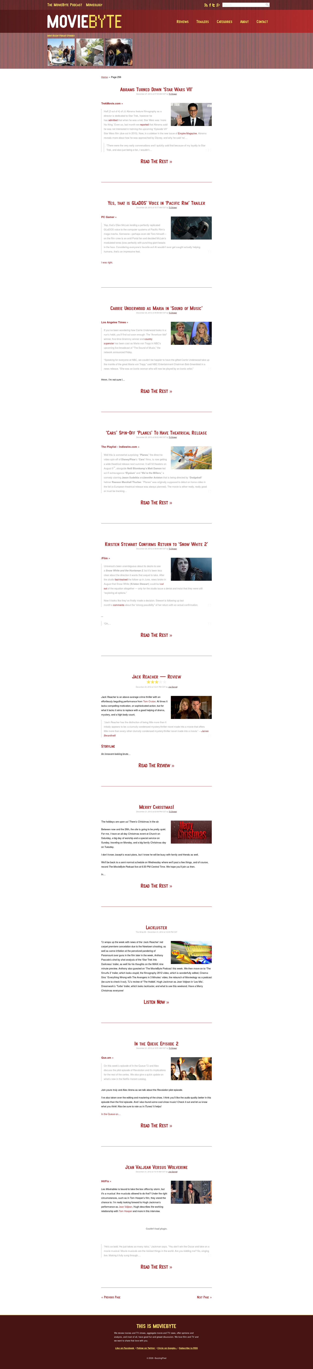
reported (144, 124)
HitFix (105, 1181)
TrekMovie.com (111, 103)
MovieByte (84, 21)
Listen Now (155, 1002)
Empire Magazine (187, 133)
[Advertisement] (222, 68)
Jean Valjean (125, 1206)
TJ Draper (173, 94)
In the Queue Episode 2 (156, 1043)
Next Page (203, 1297)
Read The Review (155, 765)
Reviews (183, 21)
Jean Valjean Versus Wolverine (156, 1167)
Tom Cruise (149, 701)
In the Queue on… (111, 1114)
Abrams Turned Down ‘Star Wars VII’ (156, 89)
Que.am (106, 1057)
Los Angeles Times (114, 322)
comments (118, 605)
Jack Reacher (156, 676)
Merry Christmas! (156, 807)
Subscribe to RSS (188, 1348)
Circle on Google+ (167, 1348)
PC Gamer (108, 217)
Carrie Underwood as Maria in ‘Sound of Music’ (156, 308)
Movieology (94, 5)
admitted (113, 120)
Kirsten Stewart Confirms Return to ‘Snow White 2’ (156, 544)
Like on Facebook (125, 1348)
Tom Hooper (125, 1211)
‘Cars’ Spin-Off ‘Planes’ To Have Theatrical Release (156, 432)
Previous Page (112, 1297)
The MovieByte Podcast (64, 5)
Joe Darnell (172, 686)
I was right (106, 262)
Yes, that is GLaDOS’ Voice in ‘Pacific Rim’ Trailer (156, 203)
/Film (105, 558)
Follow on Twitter (146, 1348)
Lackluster (156, 927)
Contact (262, 21)
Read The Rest (155, 161)
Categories (224, 21)
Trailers (202, 21)
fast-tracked (121, 579)
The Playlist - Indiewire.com (119, 446)
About (244, 21)
